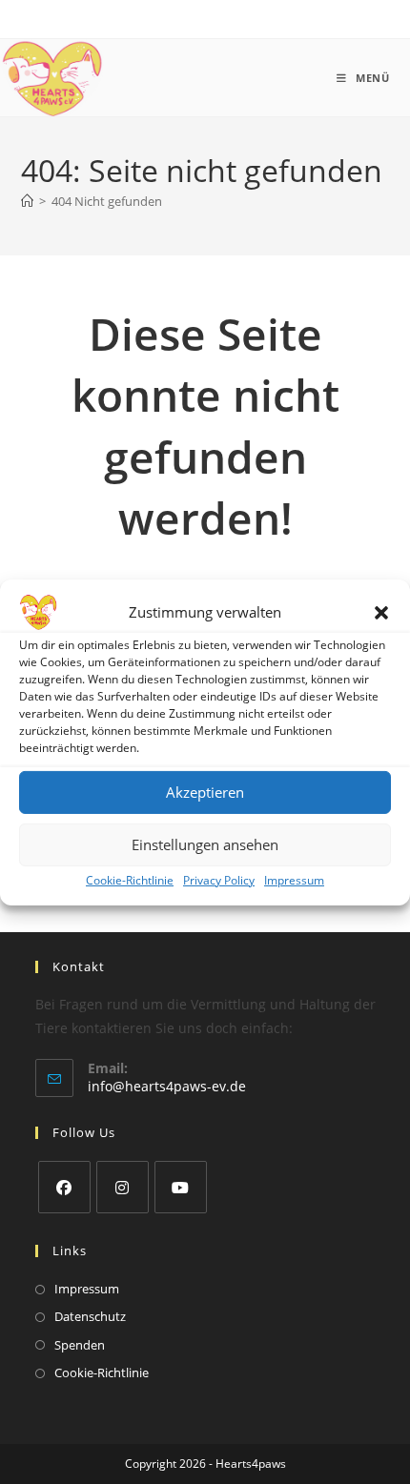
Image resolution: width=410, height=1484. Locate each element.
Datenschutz (90, 1316)
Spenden (79, 1344)
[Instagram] (122, 1187)
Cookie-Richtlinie (130, 879)
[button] (381, 611)
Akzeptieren (205, 792)
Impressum (294, 879)
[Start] (27, 201)
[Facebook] (64, 1187)
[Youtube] (180, 1187)
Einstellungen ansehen (205, 844)
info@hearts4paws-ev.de (167, 1086)
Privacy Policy (219, 879)
